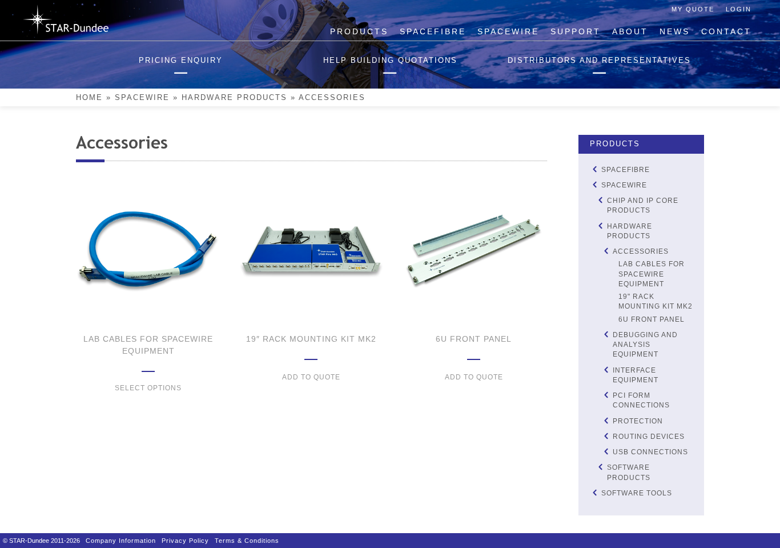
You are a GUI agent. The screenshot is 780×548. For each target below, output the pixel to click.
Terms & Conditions (247, 540)
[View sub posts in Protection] (606, 420)
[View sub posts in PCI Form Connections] (606, 395)
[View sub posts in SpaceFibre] (594, 168)
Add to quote (311, 377)
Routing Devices (649, 436)
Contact (726, 31)
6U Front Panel (651, 319)
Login (738, 9)
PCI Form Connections (641, 400)
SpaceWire (508, 31)
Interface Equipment (635, 375)
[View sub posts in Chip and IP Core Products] (600, 200)
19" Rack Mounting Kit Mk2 (655, 301)
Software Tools (636, 493)
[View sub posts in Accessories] (606, 251)
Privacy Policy (185, 540)
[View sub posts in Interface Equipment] (606, 369)
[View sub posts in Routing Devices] (606, 435)
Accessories (641, 251)
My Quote (693, 9)
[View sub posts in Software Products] (600, 467)
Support (575, 31)
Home (89, 98)
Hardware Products (234, 98)
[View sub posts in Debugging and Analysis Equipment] (606, 334)
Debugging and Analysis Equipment (645, 344)
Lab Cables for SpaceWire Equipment (651, 274)
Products (359, 31)
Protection (638, 421)
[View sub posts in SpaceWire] (594, 184)
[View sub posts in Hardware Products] (600, 225)
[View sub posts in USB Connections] (606, 451)
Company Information (121, 540)
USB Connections (650, 452)
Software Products (628, 472)
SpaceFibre (433, 31)
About (630, 31)
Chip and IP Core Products (642, 205)
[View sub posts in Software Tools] (594, 492)
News (675, 31)
